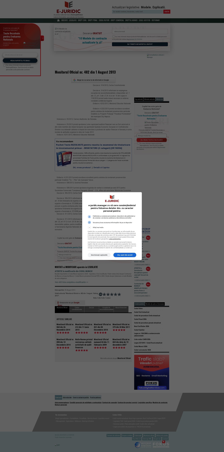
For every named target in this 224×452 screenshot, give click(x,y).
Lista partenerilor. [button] (115, 239)
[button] (112, 227)
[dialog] (112, 226)
